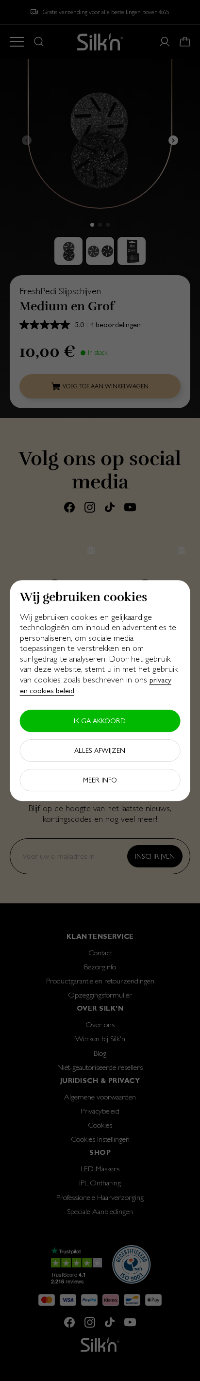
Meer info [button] (100, 780)
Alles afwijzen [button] (99, 750)
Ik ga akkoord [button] (100, 721)
